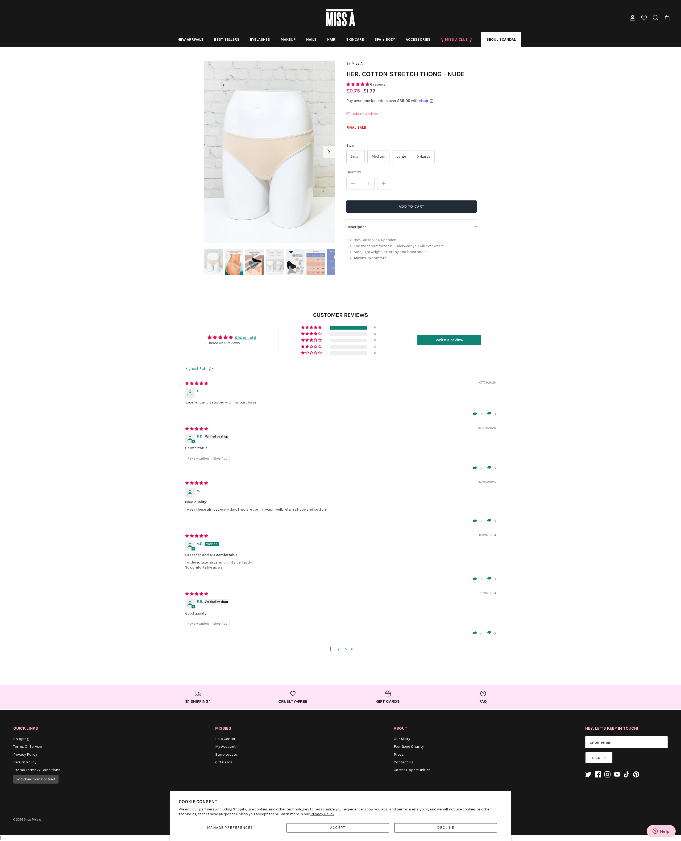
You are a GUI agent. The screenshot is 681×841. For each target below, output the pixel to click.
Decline (445, 827)
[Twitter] (588, 774)
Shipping (21, 739)
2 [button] (339, 649)
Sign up (599, 758)
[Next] (329, 152)
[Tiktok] (627, 774)
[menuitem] (190, 39)
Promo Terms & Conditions (36, 770)
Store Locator (227, 754)
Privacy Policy (322, 814)
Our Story (402, 739)
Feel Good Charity (409, 746)
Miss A (357, 63)
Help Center (225, 739)
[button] (358, 84)
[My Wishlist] (644, 18)
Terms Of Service (27, 746)
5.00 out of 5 (245, 337)
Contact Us (403, 762)
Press (399, 754)
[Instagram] (607, 774)
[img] (196, 383)
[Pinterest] (636, 774)
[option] (269, 152)
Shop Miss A (32, 819)
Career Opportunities (412, 770)
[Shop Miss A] (340, 17)
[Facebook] (598, 774)
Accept (337, 827)
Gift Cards (223, 762)
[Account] (631, 18)
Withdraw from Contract (35, 779)
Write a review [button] (449, 339)
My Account (225, 746)
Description (356, 227)
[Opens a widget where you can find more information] (661, 831)
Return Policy (24, 762)
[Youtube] (617, 774)
